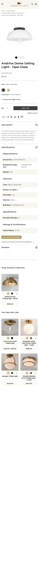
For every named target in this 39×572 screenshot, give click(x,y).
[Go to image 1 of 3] (16, 57)
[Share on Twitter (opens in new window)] (11, 117)
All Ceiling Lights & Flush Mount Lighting (12, 13)
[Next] (17, 293)
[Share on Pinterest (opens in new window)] (15, 117)
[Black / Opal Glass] (3, 90)
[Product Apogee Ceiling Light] (10, 362)
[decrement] (11, 109)
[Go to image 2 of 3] (19, 57)
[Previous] (3, 293)
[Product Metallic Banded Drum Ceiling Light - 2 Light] (29, 362)
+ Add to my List (32, 113)
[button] (19, 35)
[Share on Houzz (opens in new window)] (18, 117)
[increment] (11, 107)
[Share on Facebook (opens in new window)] (8, 117)
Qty (2, 108)
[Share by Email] (22, 116)
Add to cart (25, 108)
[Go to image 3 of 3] (23, 57)
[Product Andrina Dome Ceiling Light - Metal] (10, 282)
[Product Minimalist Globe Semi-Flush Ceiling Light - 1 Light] (29, 327)
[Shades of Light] (19, 3)
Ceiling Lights (10, 11)
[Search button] (32, 4)
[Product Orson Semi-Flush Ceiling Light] (10, 327)
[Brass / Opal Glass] (8, 90)
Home (3, 11)
